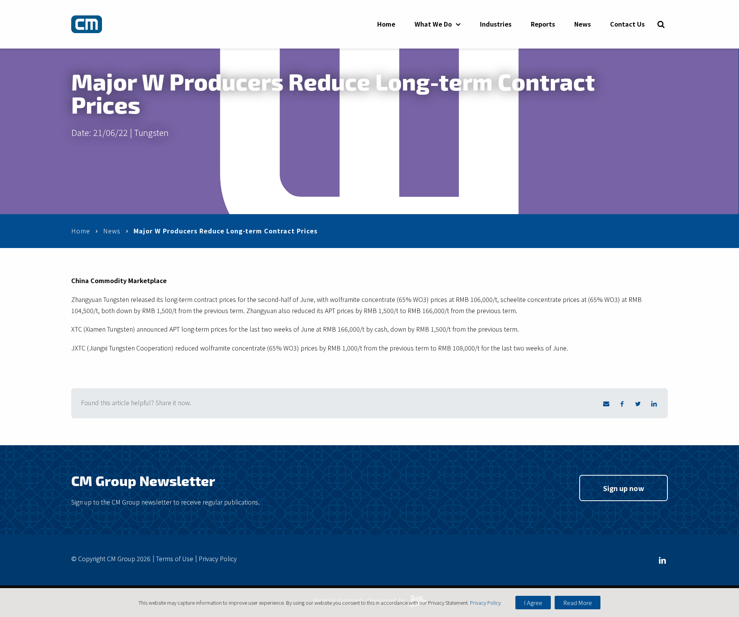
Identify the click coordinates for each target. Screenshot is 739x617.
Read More (577, 603)
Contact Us (627, 24)
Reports (543, 24)
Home (386, 24)
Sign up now (623, 488)
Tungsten (151, 132)
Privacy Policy (218, 558)
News (582, 24)
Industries (496, 24)
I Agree (533, 603)
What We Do (433, 24)
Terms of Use (174, 558)
